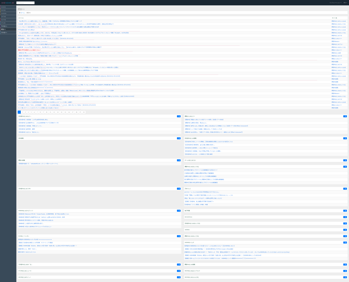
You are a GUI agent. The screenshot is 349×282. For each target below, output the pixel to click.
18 (76, 112)
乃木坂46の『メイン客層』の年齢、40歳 (196, 204)
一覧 (179, 116)
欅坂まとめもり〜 (337, 38)
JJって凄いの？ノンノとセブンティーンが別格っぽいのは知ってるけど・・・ (40, 108)
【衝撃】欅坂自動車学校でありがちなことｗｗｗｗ (32, 41)
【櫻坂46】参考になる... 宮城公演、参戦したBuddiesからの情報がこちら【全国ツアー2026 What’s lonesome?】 (216, 126)
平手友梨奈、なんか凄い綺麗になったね (29, 79)
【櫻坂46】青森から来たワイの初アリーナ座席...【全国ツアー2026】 (204, 119)
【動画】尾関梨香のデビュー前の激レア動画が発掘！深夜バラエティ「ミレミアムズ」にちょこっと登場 (48, 56)
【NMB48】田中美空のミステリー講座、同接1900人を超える (35, 220)
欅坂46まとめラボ (337, 35)
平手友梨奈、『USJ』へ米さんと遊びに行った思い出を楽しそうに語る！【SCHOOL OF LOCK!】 (46, 38)
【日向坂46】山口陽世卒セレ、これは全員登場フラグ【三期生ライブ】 (38, 122)
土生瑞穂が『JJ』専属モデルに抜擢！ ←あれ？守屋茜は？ (34, 93)
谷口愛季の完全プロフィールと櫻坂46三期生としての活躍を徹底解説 (204, 179)
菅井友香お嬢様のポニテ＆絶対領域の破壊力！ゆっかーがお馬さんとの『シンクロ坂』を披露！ (45, 102)
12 (54, 112)
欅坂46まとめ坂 (336, 53)
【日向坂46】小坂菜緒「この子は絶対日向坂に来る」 (33, 119)
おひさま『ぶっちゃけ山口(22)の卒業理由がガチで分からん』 (202, 192)
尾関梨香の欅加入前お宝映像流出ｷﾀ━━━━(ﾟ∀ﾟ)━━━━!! (35, 87)
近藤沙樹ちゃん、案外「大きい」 (27, 249)
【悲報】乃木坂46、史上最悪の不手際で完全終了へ (199, 201)
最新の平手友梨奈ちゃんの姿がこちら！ (29, 50)
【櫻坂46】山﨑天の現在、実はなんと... (195, 122)
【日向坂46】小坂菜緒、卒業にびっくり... (30, 126)
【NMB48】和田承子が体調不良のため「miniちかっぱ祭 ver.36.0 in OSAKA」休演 (41, 217)
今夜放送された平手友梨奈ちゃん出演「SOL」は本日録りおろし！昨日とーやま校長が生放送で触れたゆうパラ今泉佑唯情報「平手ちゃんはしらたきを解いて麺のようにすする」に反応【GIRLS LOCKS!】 (76, 96)
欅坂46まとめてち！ (337, 44)
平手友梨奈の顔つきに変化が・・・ (28, 30)
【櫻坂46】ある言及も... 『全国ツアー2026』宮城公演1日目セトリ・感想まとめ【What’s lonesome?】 (213, 132)
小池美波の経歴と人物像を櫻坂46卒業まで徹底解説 (199, 173)
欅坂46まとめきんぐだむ (339, 24)
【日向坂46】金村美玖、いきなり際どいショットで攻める (201, 148)
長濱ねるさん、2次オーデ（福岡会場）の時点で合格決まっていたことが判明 (40, 35)
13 (58, 112)
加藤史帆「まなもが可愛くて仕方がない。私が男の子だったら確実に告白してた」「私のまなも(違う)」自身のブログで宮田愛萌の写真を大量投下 (60, 47)
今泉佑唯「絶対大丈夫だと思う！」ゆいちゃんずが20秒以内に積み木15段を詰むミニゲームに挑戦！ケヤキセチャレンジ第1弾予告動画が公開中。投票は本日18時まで (66, 24)
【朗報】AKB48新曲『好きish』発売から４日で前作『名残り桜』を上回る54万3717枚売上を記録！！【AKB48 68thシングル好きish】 (223, 255)
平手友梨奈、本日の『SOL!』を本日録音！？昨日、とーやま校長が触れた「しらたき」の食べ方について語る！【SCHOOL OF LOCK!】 (57, 105)
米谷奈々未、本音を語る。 (25, 58)
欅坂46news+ (336, 41)
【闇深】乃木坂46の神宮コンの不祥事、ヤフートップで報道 (35, 242)
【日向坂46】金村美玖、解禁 (26, 129)
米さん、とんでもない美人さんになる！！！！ (31, 61)
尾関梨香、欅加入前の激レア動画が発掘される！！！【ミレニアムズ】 (38, 73)
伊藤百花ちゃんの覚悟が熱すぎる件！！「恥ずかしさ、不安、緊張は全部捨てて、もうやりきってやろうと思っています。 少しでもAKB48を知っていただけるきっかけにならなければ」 (237, 252)
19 (80, 112)
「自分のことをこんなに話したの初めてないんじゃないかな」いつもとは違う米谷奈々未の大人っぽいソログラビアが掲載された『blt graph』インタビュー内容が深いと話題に (68, 67)
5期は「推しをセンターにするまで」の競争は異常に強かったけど (203, 198)
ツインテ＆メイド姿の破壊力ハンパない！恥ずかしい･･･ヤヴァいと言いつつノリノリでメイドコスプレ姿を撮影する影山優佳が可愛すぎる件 (58, 27)
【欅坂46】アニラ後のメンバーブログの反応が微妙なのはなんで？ (37, 44)
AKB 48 (7, 3)
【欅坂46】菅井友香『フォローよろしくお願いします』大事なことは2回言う (40, 99)
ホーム (23, 12)
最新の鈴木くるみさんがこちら (27, 252)
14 (61, 112)
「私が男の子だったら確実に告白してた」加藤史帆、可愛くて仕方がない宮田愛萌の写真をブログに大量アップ (50, 21)
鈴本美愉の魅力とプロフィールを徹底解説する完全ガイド (200, 170)
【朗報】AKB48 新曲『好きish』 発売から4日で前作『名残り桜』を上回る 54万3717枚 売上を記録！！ (47, 245)
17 (72, 112)
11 (50, 112)
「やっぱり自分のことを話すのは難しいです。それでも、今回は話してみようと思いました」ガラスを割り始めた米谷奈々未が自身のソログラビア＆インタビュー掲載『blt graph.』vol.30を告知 (73, 32)
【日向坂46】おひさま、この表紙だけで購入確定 (198, 154)
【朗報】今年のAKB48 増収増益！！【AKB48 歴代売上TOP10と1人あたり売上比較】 (209, 249)
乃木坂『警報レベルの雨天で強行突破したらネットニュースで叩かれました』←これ (208, 195)
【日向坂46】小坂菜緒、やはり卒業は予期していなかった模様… (202, 151)
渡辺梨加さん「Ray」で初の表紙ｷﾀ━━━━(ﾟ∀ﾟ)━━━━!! (35, 82)
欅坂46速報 (335, 61)
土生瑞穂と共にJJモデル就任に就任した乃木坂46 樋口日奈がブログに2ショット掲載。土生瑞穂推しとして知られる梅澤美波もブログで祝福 (58, 70)
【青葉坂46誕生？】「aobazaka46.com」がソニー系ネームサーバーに (38, 163)
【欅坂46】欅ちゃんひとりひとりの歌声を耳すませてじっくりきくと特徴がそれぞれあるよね (45, 53)
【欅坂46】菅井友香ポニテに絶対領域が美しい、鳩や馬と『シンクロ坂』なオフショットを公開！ (46, 64)
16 (69, 112)
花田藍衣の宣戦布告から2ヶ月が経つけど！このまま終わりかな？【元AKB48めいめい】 (209, 246)
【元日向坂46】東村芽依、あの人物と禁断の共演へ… (199, 145)
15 (65, 112)
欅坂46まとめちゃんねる (339, 21)
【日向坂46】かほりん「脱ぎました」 (29, 132)
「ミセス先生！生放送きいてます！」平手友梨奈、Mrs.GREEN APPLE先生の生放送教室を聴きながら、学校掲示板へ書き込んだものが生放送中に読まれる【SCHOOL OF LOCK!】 (69, 76)
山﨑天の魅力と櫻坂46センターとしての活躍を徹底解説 (200, 176)
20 (84, 112)
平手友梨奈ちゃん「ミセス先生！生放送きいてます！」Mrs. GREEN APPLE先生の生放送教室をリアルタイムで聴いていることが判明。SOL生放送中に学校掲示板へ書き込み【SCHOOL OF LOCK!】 (74, 84)
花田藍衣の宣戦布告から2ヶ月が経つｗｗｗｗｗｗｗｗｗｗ (35, 239)
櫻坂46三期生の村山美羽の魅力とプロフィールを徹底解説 (201, 182)
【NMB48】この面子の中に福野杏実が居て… (31, 223)
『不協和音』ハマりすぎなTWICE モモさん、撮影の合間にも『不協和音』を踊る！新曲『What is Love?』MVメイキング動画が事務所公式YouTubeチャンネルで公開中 (66, 90)
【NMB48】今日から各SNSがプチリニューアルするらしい (34, 226)
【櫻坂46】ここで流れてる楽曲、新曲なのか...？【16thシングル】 (203, 129)
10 (46, 112)
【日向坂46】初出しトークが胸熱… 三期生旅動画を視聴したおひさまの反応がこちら (208, 141)
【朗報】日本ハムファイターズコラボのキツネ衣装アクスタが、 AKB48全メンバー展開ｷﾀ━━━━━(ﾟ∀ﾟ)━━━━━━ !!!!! (220, 258)
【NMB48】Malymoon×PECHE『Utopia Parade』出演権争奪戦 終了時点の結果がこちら (43, 214)
